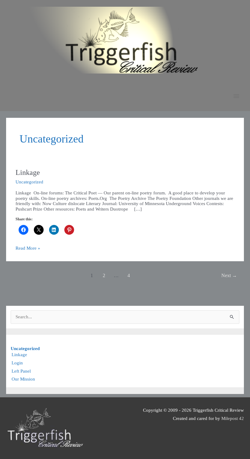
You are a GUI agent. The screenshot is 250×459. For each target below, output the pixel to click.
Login (17, 362)
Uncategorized (29, 181)
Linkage (28, 172)
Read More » (28, 248)
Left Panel (21, 371)
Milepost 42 (232, 418)
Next (229, 275)
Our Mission (23, 379)
